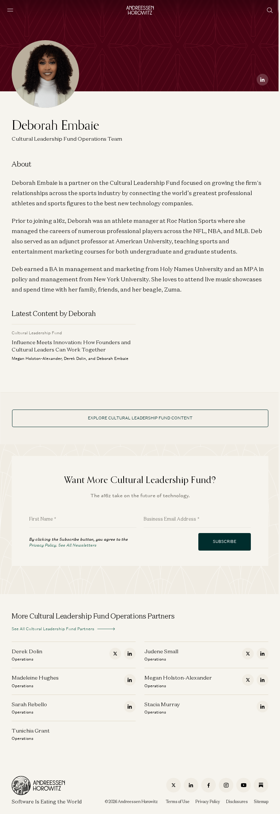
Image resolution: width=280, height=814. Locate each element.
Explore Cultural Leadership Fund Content (140, 418)
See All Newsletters (77, 545)
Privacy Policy (42, 545)
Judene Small (161, 651)
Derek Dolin (27, 651)
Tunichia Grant (31, 730)
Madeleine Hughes (35, 677)
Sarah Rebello (29, 704)
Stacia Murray (162, 704)
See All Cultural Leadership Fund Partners (53, 628)
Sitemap (261, 801)
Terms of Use (178, 801)
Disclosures (237, 801)
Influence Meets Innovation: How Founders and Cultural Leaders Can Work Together (71, 346)
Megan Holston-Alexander (178, 677)
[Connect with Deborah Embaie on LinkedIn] (262, 79)
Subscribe (224, 541)
